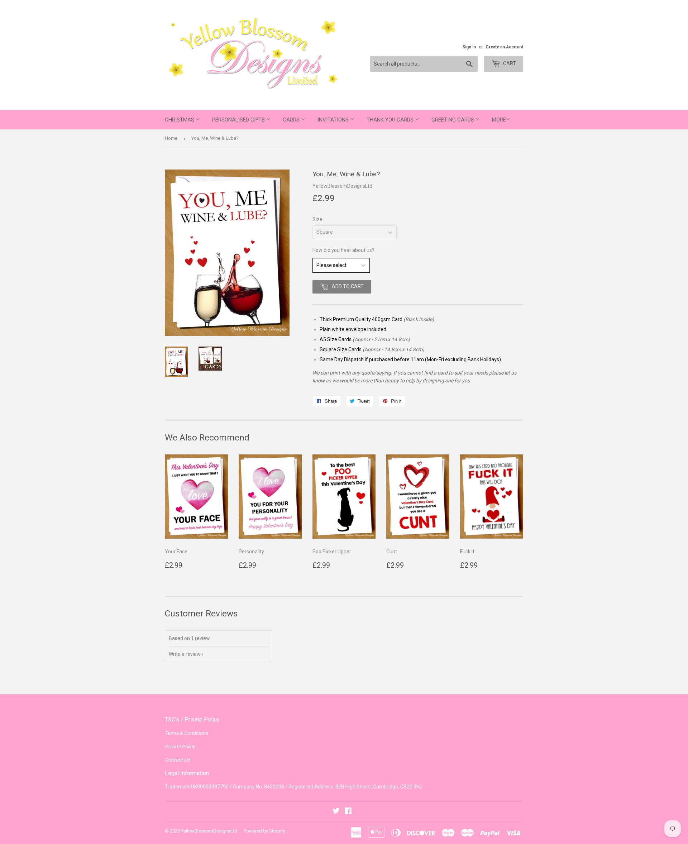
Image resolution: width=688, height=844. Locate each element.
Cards (292, 119)
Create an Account (504, 46)
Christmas (180, 119)
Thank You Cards (391, 119)
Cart (509, 63)
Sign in (469, 46)
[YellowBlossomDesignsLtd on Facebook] (348, 812)
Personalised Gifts (239, 119)
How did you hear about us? (343, 250)
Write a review (185, 654)
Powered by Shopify (264, 831)
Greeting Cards (453, 119)
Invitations (333, 119)
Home (171, 138)
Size (317, 219)
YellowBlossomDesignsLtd (209, 831)
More (499, 119)
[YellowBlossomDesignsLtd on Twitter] (336, 812)
